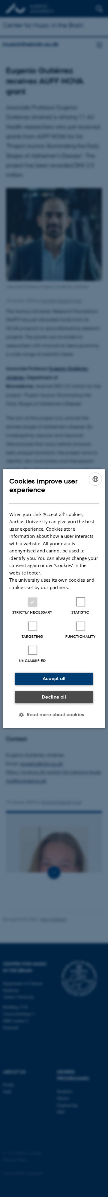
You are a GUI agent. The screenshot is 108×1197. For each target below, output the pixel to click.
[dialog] (54, 598)
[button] (54, 714)
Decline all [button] (54, 697)
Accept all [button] (54, 678)
